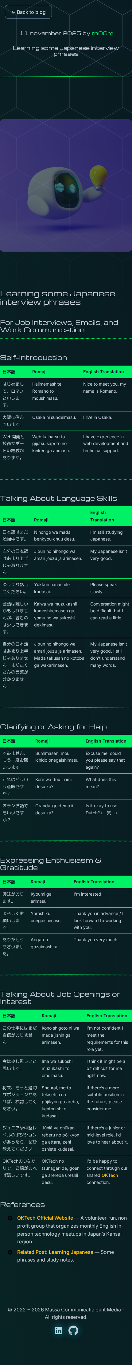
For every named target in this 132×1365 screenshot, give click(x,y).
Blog (60, 1356)
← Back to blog (28, 12)
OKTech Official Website (45, 1218)
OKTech (110, 1175)
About (77, 1356)
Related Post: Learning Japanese (55, 1252)
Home (43, 1356)
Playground (102, 1356)
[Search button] (24, 1356)
